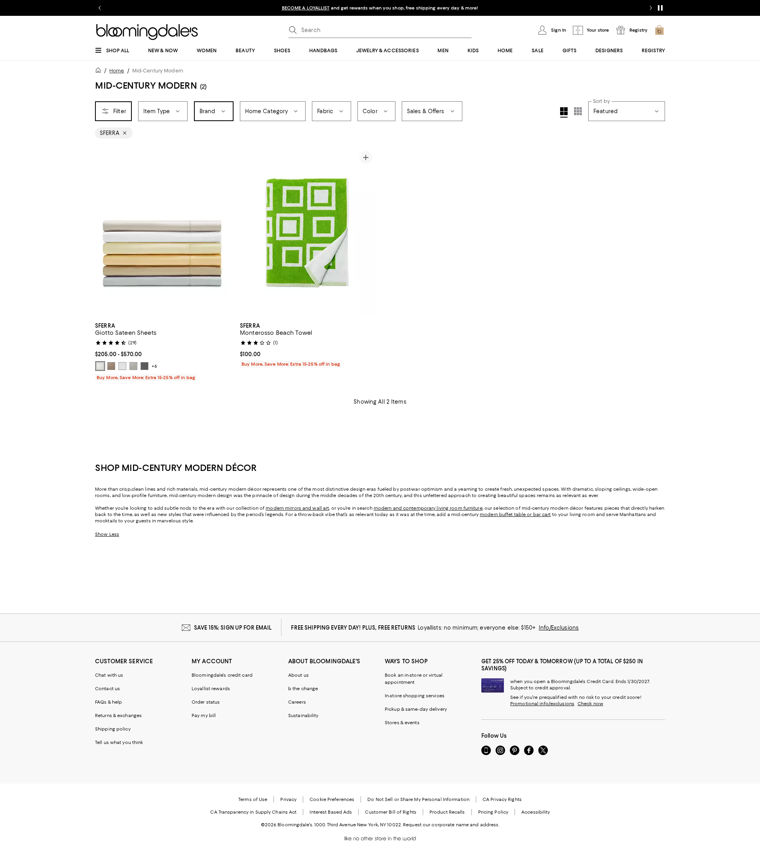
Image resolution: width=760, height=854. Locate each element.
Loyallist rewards (211, 688)
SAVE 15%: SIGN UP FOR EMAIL (233, 627)
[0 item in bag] (659, 30)
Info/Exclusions (559, 627)
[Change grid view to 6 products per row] (578, 111)
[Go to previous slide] (99, 8)
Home (116, 71)
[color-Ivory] (100, 366)
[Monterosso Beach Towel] (307, 232)
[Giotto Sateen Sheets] (162, 232)
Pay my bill (204, 715)
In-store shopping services (415, 695)
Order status (206, 702)
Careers (297, 702)
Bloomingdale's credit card (222, 675)
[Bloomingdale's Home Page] (147, 32)
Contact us (107, 688)
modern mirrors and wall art (297, 508)
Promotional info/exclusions (542, 703)
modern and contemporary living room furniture (428, 508)
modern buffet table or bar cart (515, 514)
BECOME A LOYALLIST (306, 8)
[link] (162, 351)
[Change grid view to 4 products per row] (564, 112)
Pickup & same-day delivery (416, 709)
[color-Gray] (133, 366)
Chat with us (109, 675)
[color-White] (122, 366)
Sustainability (303, 715)
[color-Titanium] (144, 366)
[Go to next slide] (651, 8)
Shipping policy (113, 729)
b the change (303, 688)
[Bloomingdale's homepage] (99, 71)
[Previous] (104, 233)
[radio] (100, 366)
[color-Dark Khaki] (111, 366)
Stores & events (402, 722)
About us (298, 675)
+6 (154, 366)
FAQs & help (108, 702)
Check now (590, 703)
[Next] (221, 233)
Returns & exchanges (118, 715)
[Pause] (660, 8)
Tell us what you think (119, 742)
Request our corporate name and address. (451, 824)
